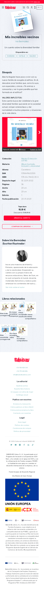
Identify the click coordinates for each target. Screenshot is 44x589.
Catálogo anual (22, 395)
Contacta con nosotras (22, 413)
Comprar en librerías (21, 226)
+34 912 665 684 (22, 371)
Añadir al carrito (22, 218)
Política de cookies (22, 425)
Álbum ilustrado (28, 164)
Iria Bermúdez (22, 41)
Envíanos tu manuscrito (22, 404)
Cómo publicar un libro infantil (22, 407)
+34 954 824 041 (22, 367)
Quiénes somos (22, 386)
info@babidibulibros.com (22, 375)
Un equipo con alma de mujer (22, 392)
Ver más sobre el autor (15, 287)
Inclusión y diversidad (30, 166)
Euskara (11, 56)
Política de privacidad (22, 431)
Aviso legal (22, 422)
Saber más (37, 1)
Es (39, 7)
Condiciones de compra (22, 428)
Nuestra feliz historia (22, 389)
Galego (32, 56)
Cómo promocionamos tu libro (22, 410)
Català (22, 56)
